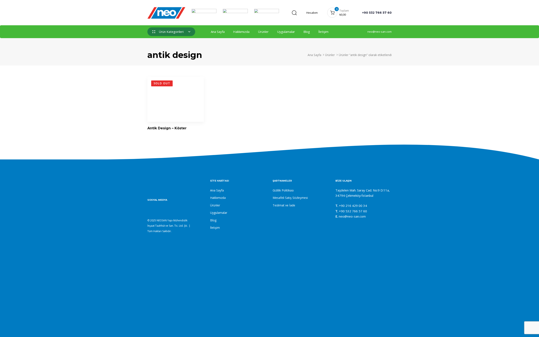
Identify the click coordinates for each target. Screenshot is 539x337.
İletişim (323, 31)
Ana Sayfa (218, 31)
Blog (306, 31)
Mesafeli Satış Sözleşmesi (290, 198)
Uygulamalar (286, 31)
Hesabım (312, 13)
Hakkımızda (241, 31)
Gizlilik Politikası (283, 190)
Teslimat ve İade (284, 205)
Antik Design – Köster (167, 128)
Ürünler (263, 31)
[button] (294, 12)
